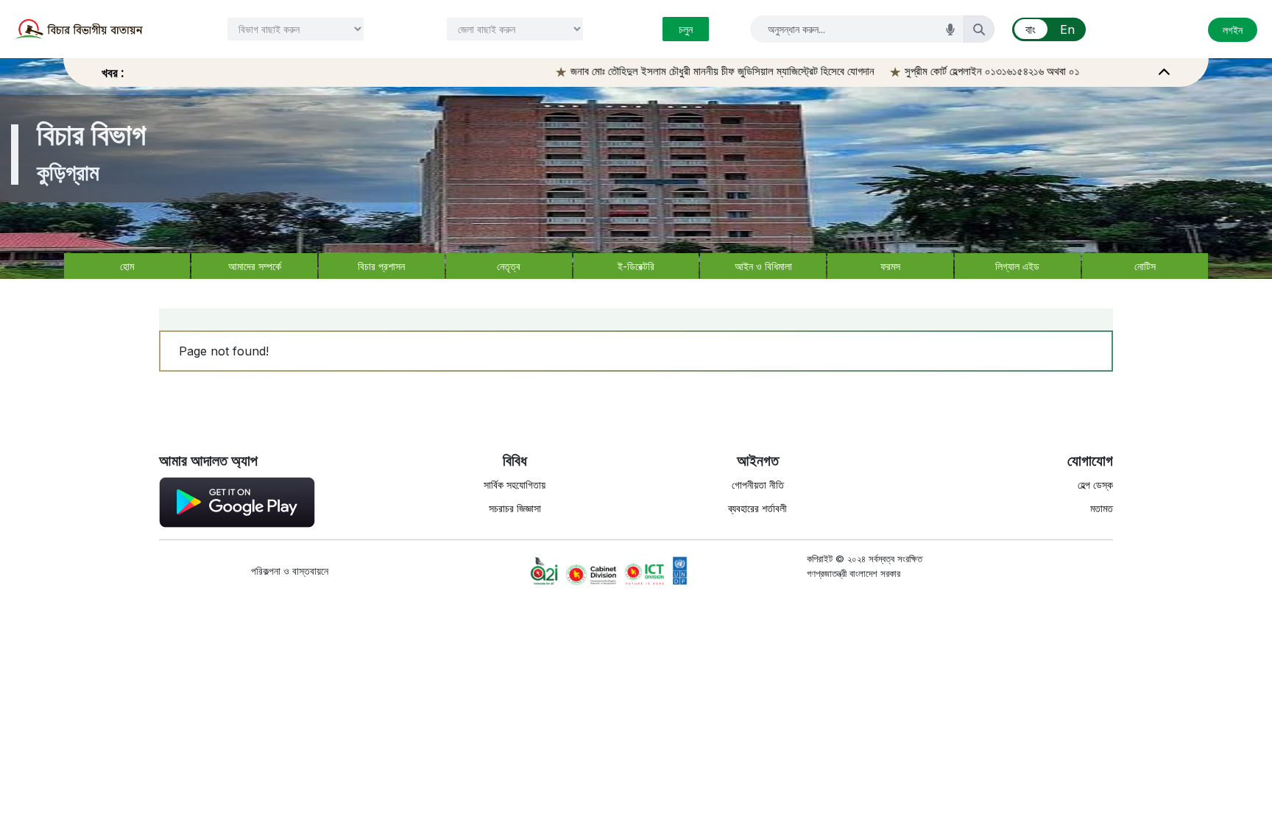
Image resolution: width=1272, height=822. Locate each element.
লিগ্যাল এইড (1017, 266)
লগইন (1233, 30)
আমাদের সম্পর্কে (254, 266)
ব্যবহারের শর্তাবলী (757, 508)
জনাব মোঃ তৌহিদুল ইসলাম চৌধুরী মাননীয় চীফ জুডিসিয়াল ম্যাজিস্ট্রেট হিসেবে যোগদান (704, 71)
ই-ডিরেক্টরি (636, 266)
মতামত (1101, 508)
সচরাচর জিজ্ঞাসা (515, 508)
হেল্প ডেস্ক (1095, 484)
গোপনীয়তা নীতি (758, 484)
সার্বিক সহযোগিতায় (514, 484)
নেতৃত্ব (508, 266)
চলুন (686, 29)
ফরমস (890, 266)
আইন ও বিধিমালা (763, 266)
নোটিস (1145, 266)
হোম (127, 266)
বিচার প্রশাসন (381, 266)
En (1067, 29)
